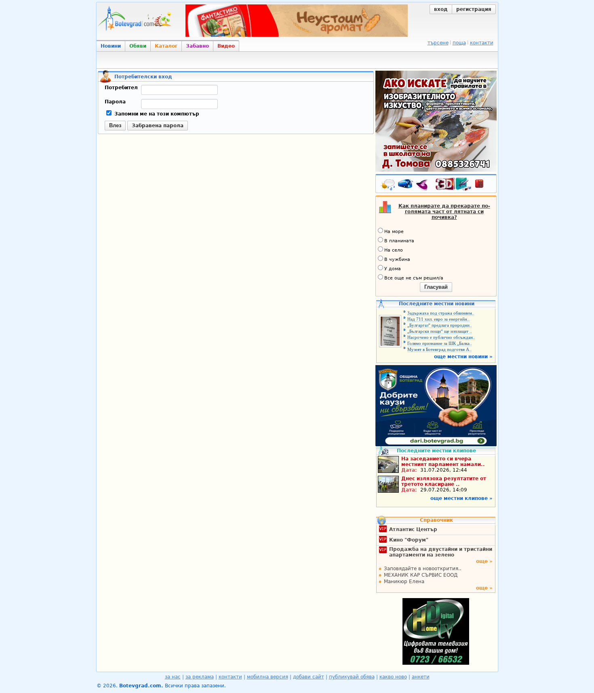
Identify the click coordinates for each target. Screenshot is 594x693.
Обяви (137, 46)
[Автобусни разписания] (406, 185)
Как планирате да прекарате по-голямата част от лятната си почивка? (444, 211)
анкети (421, 677)
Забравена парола (157, 125)
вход (441, 9)
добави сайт (308, 677)
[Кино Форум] (454, 184)
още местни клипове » (461, 498)
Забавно (197, 46)
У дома (392, 268)
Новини (111, 46)
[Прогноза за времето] (388, 185)
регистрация (473, 9)
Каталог (166, 46)
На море (394, 231)
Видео (226, 46)
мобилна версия (267, 677)
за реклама (199, 677)
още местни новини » (463, 356)
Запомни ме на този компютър (156, 114)
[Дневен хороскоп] (424, 185)
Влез (115, 125)
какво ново (393, 677)
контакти (481, 43)
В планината (399, 241)
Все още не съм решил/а (413, 278)
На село (393, 250)
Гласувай (436, 287)
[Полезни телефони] (483, 185)
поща (459, 43)
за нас (173, 677)
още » (484, 561)
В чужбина (397, 259)
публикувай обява (352, 677)
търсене (438, 43)
